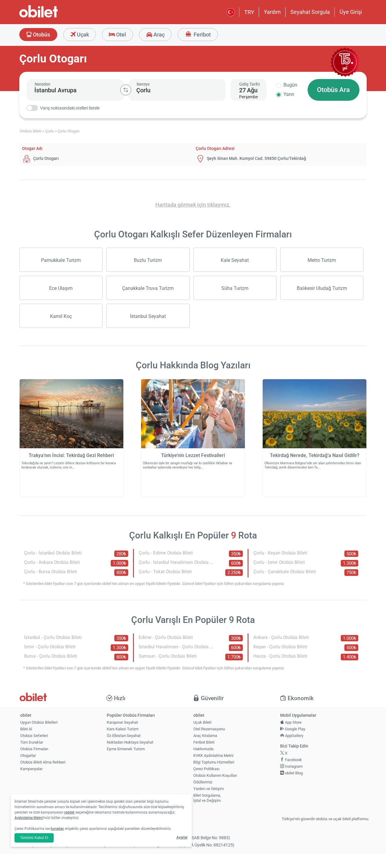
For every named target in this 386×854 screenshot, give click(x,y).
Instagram (293, 766)
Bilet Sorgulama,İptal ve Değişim (207, 798)
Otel (120, 34)
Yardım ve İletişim (208, 788)
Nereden (42, 84)
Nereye (143, 84)
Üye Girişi (351, 12)
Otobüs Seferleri (34, 735)
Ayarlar (182, 837)
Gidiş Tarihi (249, 84)
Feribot (201, 34)
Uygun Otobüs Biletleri (39, 722)
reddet (69, 812)
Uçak (82, 34)
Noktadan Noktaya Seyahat (130, 742)
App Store (293, 722)
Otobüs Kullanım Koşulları (215, 775)
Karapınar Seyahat (122, 722)
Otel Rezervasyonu (209, 729)
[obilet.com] (53, 17)
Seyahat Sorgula (310, 12)
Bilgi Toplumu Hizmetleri (213, 762)
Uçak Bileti (202, 722)
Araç (158, 34)
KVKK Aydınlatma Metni (213, 755)
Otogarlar (28, 755)
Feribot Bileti (203, 742)
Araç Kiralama (205, 735)
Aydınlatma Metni (28, 818)
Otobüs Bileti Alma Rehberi (42, 762)
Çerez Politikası (206, 769)
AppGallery (293, 735)
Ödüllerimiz (202, 782)
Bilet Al (26, 729)
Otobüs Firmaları (34, 749)
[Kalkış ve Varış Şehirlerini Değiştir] (125, 89)
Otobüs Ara (333, 90)
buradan (57, 829)
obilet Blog (293, 773)
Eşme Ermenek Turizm (126, 749)
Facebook (293, 759)
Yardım (272, 12)
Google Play (294, 729)
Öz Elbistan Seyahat (124, 735)
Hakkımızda (203, 749)
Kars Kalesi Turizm (122, 729)
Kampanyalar (31, 769)
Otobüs (41, 34)
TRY (249, 12)
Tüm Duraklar (31, 742)
